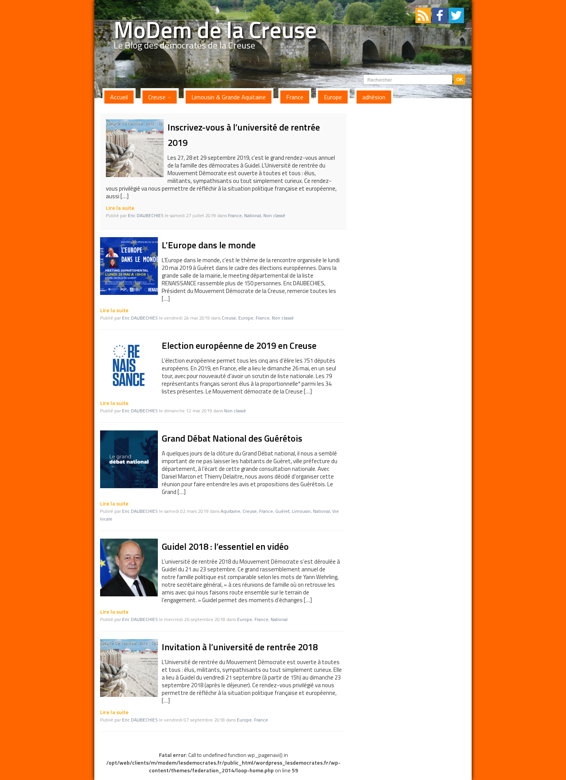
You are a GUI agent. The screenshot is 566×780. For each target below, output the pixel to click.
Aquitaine (230, 511)
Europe (333, 97)
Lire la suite (120, 208)
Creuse (157, 97)
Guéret (282, 511)
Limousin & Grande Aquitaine (228, 97)
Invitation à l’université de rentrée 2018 (240, 647)
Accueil (119, 97)
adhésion (373, 97)
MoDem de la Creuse (215, 29)
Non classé (274, 215)
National (252, 215)
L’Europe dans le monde (209, 245)
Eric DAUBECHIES (146, 215)
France (294, 97)
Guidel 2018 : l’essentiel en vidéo (225, 546)
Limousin (301, 511)
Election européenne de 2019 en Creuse (239, 345)
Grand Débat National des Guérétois (232, 438)
